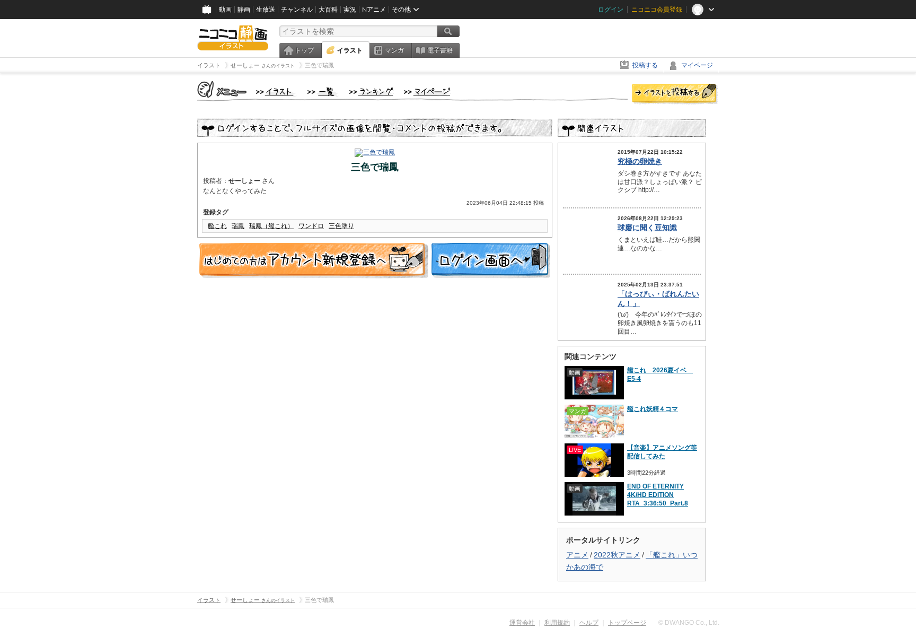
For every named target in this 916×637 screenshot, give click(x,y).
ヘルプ (588, 622)
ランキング (371, 92)
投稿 (675, 94)
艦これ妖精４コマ (652, 409)
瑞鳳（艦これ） (271, 226)
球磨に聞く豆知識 (647, 227)
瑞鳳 (238, 226)
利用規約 (557, 622)
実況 (350, 9)
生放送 (265, 9)
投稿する (645, 65)
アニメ (577, 555)
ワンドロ (311, 226)
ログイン (610, 9)
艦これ (217, 226)
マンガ (394, 50)
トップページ (627, 622)
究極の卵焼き (640, 161)
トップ (304, 50)
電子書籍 (440, 50)
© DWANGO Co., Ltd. (688, 622)
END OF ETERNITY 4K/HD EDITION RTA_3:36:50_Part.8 (657, 495)
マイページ (697, 65)
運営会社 (522, 622)
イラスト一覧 (323, 92)
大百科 (328, 9)
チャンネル (297, 9)
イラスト (350, 50)
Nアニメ (374, 9)
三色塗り (341, 226)
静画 (243, 9)
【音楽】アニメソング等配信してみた (662, 452)
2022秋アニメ (617, 555)
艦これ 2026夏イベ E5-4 (660, 374)
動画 (225, 9)
